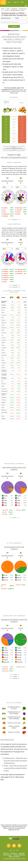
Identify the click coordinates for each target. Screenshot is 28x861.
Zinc (2, 357)
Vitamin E (3, 320)
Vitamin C (3, 307)
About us (6, 853)
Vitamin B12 (15, 287)
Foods (7, 8)
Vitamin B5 (3, 362)
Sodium (3, 360)
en (11, 850)
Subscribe (22, 853)
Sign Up (16, 2)
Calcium (3, 345)
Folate (2, 310)
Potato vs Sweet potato (14, 727)
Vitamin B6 (3, 315)
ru (14, 850)
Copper (3, 325)
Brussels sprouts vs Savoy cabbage (14, 717)
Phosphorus (14, 219)
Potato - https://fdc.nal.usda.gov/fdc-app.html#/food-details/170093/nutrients (15, 768)
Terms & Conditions (19, 855)
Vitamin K (3, 305)
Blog (22, 2)
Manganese (4, 327)
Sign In (9, 2)
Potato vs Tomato (14, 732)
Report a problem (14, 856)
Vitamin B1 (3, 322)
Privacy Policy (7, 855)
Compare (6, 10)
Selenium (3, 352)
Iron (2, 335)
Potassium (3, 332)
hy (17, 850)
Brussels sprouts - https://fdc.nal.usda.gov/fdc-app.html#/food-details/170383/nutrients (15, 760)
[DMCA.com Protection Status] (14, 839)
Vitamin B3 (3, 340)
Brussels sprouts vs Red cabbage (14, 712)
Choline (3, 365)
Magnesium (4, 355)
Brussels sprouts (7, 181)
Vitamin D (15, 285)
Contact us (13, 853)
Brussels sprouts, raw (19, 89)
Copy (19, 154)
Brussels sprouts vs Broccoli (14, 707)
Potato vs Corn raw (14, 723)
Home (2, 8)
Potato (22, 10)
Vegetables (14, 8)
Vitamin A (3, 337)
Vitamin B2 (3, 347)
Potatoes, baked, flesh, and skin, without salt (15, 92)
